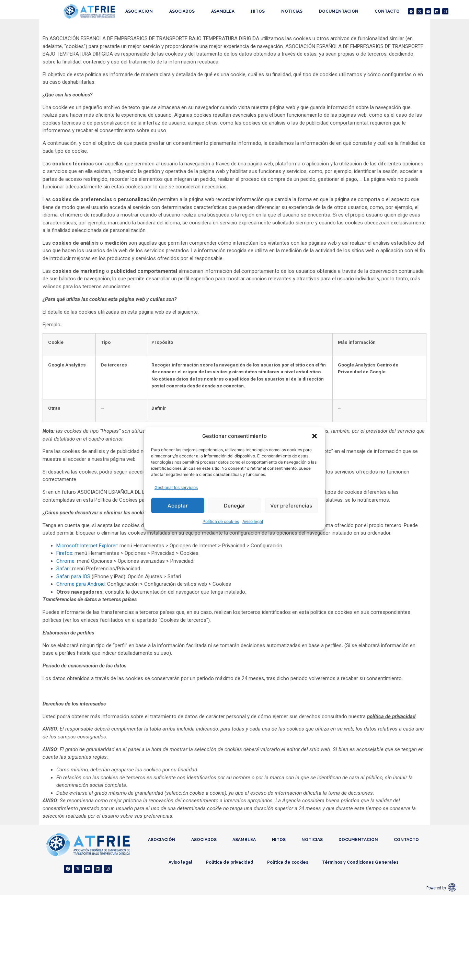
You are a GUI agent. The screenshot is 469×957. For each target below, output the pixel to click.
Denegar (234, 505)
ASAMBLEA (223, 11)
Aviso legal (252, 521)
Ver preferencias (291, 505)
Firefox (64, 553)
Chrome (65, 561)
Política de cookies (221, 521)
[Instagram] (445, 11)
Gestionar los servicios (176, 487)
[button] (314, 436)
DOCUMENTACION (338, 11)
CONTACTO (387, 11)
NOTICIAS (291, 11)
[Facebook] (411, 11)
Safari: (63, 568)
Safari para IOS (73, 576)
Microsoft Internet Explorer (86, 545)
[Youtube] (428, 11)
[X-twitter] (419, 11)
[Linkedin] (437, 11)
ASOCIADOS (182, 11)
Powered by (436, 888)
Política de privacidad (229, 862)
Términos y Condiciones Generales (360, 862)
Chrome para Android (80, 584)
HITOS (258, 11)
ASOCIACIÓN (139, 11)
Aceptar (178, 505)
